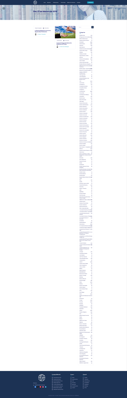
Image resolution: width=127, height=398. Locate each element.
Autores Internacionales (83, 62)
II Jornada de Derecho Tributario (85, 216)
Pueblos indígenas (82, 312)
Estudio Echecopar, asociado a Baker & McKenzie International (85, 170)
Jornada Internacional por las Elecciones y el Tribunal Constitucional (85, 233)
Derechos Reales (82, 143)
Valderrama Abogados (83, 352)
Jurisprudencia (82, 260)
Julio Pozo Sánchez (83, 256)
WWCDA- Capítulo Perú (83, 362)
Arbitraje (81, 52)
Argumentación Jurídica (84, 55)
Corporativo (81, 96)
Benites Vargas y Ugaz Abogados (85, 68)
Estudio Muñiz (82, 175)
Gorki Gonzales (82, 195)
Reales (80, 317)
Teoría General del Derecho (84, 345)
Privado (80, 300)
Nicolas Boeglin (82, 280)
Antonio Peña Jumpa (83, 50)
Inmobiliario (81, 220)
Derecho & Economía (83, 103)
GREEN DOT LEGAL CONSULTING (85, 199)
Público (80, 310)
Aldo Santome (82, 47)
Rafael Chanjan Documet (84, 315)
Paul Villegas (81, 292)
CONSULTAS (90, 2)
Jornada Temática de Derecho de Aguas (85, 245)
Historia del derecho (83, 206)
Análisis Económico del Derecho (85, 48)
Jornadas (81, 251)
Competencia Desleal (83, 86)
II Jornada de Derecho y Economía (84, 218)
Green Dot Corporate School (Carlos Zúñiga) (84, 197)
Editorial (81, 148)
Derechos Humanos (83, 140)
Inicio (45, 2)
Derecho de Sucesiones (84, 125)
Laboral (80, 261)
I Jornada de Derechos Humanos (85, 209)
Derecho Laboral (82, 133)
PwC (80, 313)
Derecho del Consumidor (84, 126)
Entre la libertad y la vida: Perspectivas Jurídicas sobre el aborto (85, 155)
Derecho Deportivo (83, 128)
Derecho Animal (82, 111)
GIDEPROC (81, 191)
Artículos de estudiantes (84, 58)
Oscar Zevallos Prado (83, 288)
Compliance (81, 89)
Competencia (81, 84)
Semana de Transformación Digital (84, 333)
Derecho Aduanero (83, 106)
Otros (80, 290)
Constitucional (82, 91)
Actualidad (81, 42)
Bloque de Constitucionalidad (85, 70)
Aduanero (81, 45)
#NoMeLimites (82, 35)
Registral (81, 322)
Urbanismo (81, 350)
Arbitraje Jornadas (82, 53)
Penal (80, 293)
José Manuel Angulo (83, 253)
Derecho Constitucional (83, 116)
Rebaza (80, 318)
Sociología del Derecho (83, 341)
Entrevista (81, 157)
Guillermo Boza (82, 201)
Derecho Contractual (83, 118)
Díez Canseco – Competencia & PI (85, 146)
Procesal (81, 301)
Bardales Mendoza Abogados (85, 64)
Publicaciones (55, 2)
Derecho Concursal (83, 114)
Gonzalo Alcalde (82, 193)
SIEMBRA (81, 335)
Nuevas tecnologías (83, 285)
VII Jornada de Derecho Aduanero (83, 356)
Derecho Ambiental (83, 109)
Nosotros (49, 2)
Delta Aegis (81, 101)
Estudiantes (81, 164)
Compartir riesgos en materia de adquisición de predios (64, 43)
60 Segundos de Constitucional (85, 37)
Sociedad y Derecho (83, 338)
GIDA (80, 190)
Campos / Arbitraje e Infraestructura (83, 72)
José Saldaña (82, 255)
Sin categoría (82, 336)
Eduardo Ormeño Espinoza (84, 150)
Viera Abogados (82, 353)
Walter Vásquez (82, 361)
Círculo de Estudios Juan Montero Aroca (84, 79)
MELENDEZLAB (82, 271)
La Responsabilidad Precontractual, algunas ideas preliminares (43, 31)
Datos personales (82, 99)
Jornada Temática (82, 243)
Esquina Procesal (82, 161)
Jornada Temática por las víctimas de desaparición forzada (84, 249)
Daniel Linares (82, 98)
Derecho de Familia (83, 123)
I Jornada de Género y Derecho (85, 211)
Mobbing (81, 277)
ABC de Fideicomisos (83, 38)
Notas (80, 282)
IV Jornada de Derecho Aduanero (85, 225)
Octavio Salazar (82, 287)
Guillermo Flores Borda (83, 203)
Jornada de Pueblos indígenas (85, 227)
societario (81, 340)
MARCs (80, 268)
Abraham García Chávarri (84, 40)
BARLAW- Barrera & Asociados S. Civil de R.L (85, 66)
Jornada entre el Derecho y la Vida (85, 230)
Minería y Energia (82, 275)
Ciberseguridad (82, 74)
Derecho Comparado (83, 113)
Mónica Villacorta (82, 278)
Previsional (81, 298)
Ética (80, 179)
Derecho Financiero (83, 131)
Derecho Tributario (83, 138)
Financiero (81, 186)
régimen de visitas (83, 320)
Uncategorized (82, 348)
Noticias (81, 283)
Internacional (81, 224)
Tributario (81, 346)
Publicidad (81, 308)
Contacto (78, 2)
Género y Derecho (82, 188)
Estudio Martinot (82, 173)
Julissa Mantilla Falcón (83, 258)
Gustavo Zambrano (83, 204)
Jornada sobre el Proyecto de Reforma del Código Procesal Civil (85, 240)
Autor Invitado (82, 60)
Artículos (81, 57)
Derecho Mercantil (82, 135)
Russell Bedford (82, 328)
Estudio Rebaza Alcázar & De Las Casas (85, 178)
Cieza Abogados (82, 76)
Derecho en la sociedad (84, 130)
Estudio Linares (82, 172)
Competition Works (83, 87)
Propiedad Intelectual (83, 306)
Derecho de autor (82, 121)
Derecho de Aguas (83, 119)
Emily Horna (81, 152)
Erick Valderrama (82, 159)
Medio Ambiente (82, 270)
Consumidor (81, 92)
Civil (80, 81)
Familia (80, 181)
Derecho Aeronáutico (83, 108)
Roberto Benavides (83, 325)
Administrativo (59, 40)
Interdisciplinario (82, 222)
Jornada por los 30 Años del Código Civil (84, 237)
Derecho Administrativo (83, 104)
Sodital (80, 343)
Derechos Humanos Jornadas (85, 141)
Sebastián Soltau (82, 330)
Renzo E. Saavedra (38, 28)
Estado (80, 162)
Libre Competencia (83, 265)
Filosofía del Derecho (83, 185)
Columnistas (63, 2)
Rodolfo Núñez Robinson (84, 327)
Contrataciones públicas (84, 94)
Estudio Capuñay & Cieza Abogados (84, 167)
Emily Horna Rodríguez (64, 46)
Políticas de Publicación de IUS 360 (85, 296)
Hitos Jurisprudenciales (83, 208)
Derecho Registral (82, 136)
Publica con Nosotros (71, 2)
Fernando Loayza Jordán (84, 183)
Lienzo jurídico (82, 266)
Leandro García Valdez (83, 263)
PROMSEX (81, 305)
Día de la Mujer (82, 145)
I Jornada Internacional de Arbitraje (84, 214)
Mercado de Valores (83, 273)
